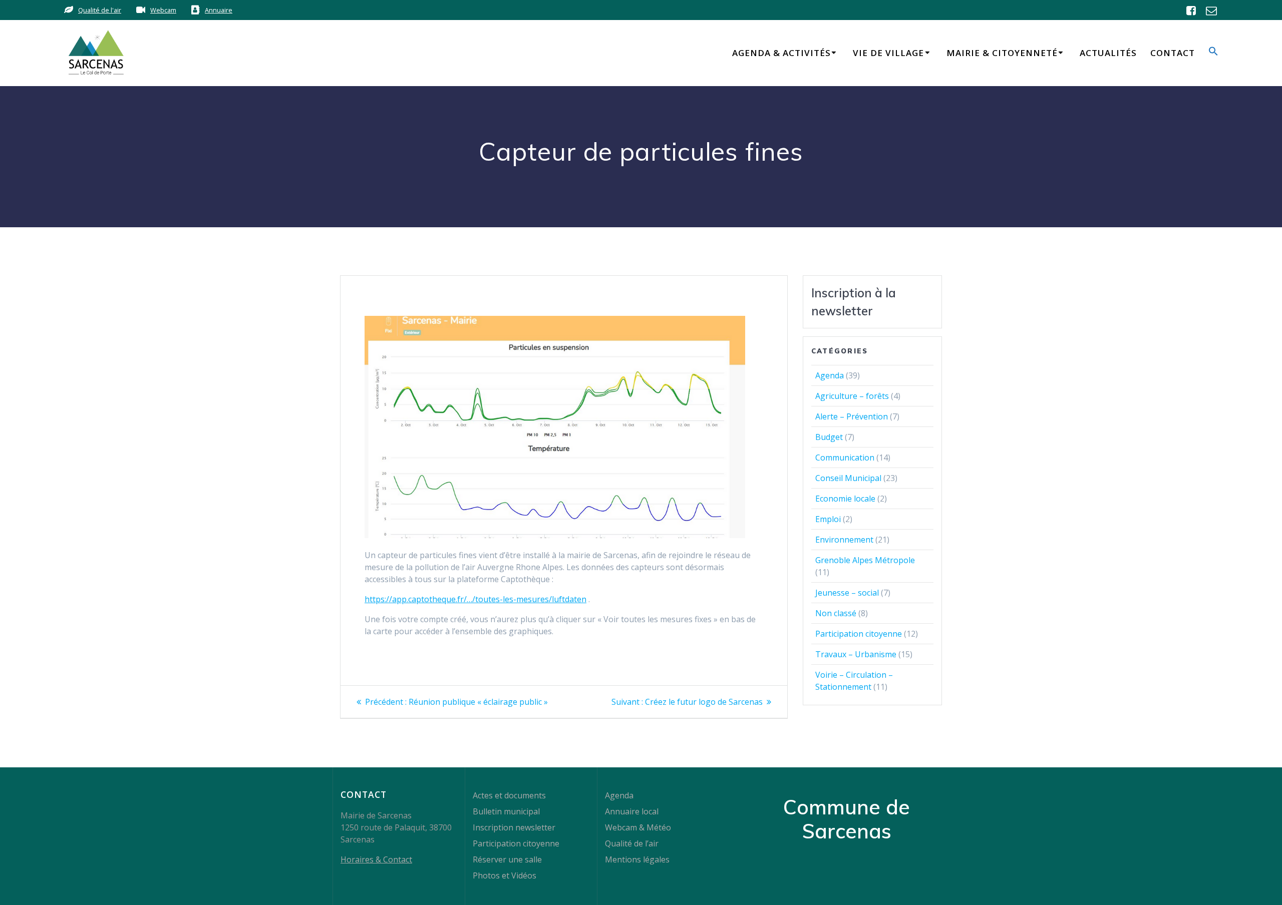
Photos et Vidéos (504, 875)
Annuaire (218, 10)
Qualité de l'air (99, 10)
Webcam (163, 10)
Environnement (844, 539)
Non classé (835, 613)
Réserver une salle (507, 859)
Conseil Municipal (848, 478)
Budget (829, 436)
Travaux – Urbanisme (855, 654)
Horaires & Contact (376, 859)
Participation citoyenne (858, 633)
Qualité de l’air (632, 843)
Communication (844, 457)
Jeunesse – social (847, 592)
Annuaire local (632, 811)
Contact (1172, 53)
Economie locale (845, 498)
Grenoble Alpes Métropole (865, 560)
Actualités (1108, 53)
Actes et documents (509, 795)
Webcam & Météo (638, 827)
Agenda (829, 375)
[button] (1213, 53)
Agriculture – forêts (852, 395)
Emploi (828, 519)
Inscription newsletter (514, 827)
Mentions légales (637, 859)
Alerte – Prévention (851, 416)
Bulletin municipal (506, 811)
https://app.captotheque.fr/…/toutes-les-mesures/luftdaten (475, 599)
